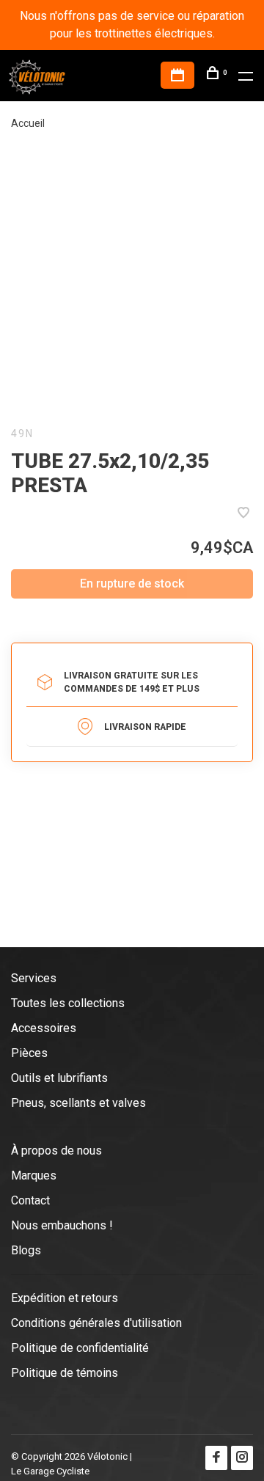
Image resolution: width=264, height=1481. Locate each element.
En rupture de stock (132, 583)
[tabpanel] (132, 278)
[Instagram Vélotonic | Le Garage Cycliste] (242, 1458)
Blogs (26, 1250)
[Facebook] (216, 1458)
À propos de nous (56, 1151)
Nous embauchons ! (62, 1225)
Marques (33, 1175)
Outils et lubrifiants (59, 1078)
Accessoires (43, 1028)
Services (33, 978)
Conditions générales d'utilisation (96, 1323)
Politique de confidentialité (80, 1348)
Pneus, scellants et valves (78, 1103)
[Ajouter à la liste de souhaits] (243, 514)
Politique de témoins (64, 1373)
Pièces (29, 1053)
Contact (30, 1200)
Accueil (28, 123)
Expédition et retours (64, 1298)
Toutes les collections (68, 1003)
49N (22, 433)
